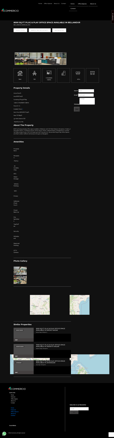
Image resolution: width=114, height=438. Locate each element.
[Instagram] (11, 429)
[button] (105, 2)
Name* (76, 90)
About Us (56, 3)
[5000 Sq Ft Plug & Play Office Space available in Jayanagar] (24, 367)
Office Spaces (48, 3)
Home (40, 3)
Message (76, 104)
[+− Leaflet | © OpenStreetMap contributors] (42, 302)
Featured (13, 397)
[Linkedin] (16, 429)
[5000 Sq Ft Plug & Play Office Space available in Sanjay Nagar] (24, 335)
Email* (76, 95)
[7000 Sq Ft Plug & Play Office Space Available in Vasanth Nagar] (24, 351)
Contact (63, 3)
